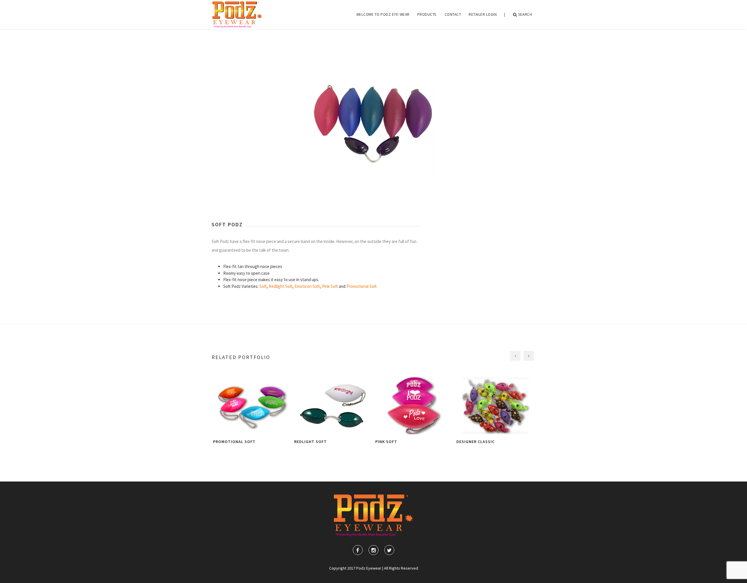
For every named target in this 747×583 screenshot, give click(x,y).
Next (529, 116)
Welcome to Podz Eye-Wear (383, 14)
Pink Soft (330, 286)
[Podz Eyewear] (237, 14)
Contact (453, 14)
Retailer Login (483, 14)
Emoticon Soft (307, 286)
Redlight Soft (280, 286)
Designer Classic (475, 441)
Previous (217, 116)
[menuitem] (383, 14)
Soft (263, 286)
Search (525, 14)
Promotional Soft (361, 286)
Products (426, 14)
